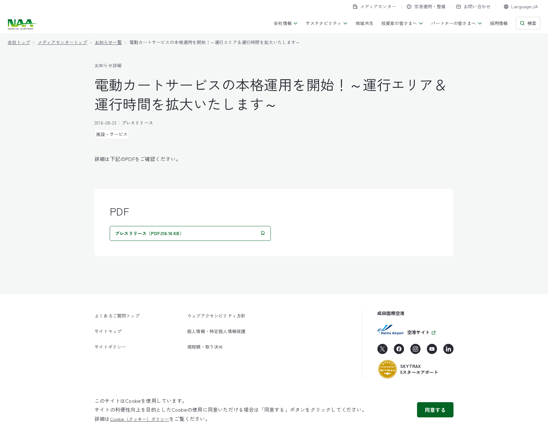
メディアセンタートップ (62, 42)
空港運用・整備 (430, 6)
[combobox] (520, 6)
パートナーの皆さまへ (453, 23)
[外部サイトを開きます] (382, 351)
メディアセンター (378, 6)
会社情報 (283, 23)
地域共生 (365, 23)
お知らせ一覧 (108, 42)
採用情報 (499, 23)
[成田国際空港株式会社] (23, 24)
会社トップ (19, 42)
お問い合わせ (477, 6)
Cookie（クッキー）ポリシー (139, 419)
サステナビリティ (324, 23)
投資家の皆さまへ (399, 23)
